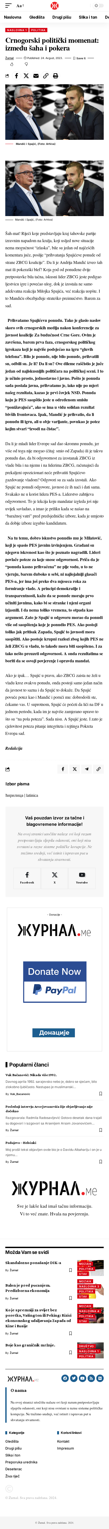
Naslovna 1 (17, 30)
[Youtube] (82, 878)
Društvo (86, 1346)
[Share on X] (26, 75)
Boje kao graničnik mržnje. (30, 1345)
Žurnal (9, 58)
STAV (83, 1273)
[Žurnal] (54, 5)
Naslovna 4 (89, 1311)
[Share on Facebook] (16, 75)
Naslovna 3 (89, 1286)
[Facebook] (27, 878)
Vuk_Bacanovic (20, 1094)
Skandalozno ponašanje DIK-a (33, 1262)
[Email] (35, 75)
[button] (9, 5)
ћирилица (14, 795)
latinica (32, 795)
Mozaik (85, 1263)
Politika (38, 30)
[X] (54, 878)
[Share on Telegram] (86, 769)
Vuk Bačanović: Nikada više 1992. (31, 1075)
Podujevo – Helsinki (21, 1142)
